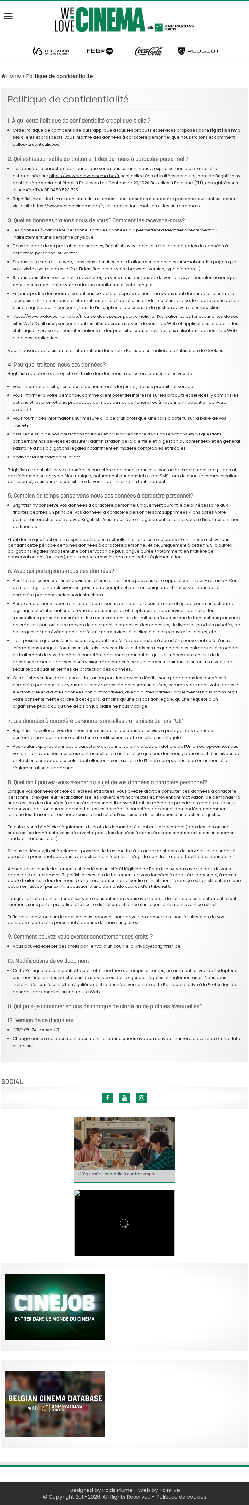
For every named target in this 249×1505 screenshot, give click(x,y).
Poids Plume (117, 1490)
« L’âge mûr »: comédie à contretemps (115, 1174)
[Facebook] (108, 1098)
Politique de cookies (181, 1496)
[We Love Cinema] (124, 18)
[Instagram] (141, 1098)
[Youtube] (124, 1098)
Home (13, 76)
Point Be (169, 1490)
